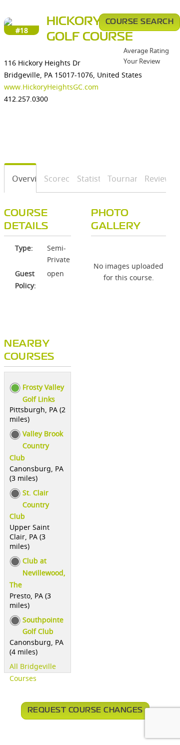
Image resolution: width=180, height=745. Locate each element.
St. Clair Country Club (29, 504)
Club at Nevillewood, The (38, 572)
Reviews (151, 178)
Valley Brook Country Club (36, 445)
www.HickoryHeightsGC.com (51, 87)
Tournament (119, 178)
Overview (20, 178)
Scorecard (53, 178)
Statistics (85, 178)
